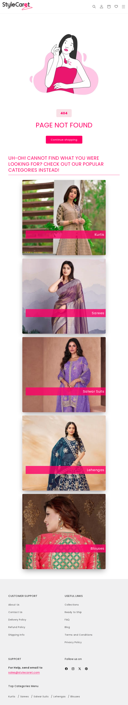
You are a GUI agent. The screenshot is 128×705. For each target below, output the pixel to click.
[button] (123, 6)
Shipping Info (16, 634)
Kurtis (99, 234)
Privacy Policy (73, 642)
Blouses (97, 548)
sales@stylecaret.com (24, 672)
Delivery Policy (17, 619)
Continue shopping (64, 139)
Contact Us (15, 612)
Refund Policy (16, 627)
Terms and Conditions (78, 634)
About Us (14, 604)
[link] (116, 6)
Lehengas (95, 470)
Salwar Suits (93, 391)
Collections (72, 604)
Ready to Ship (73, 612)
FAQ (67, 619)
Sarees (98, 313)
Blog (67, 627)
